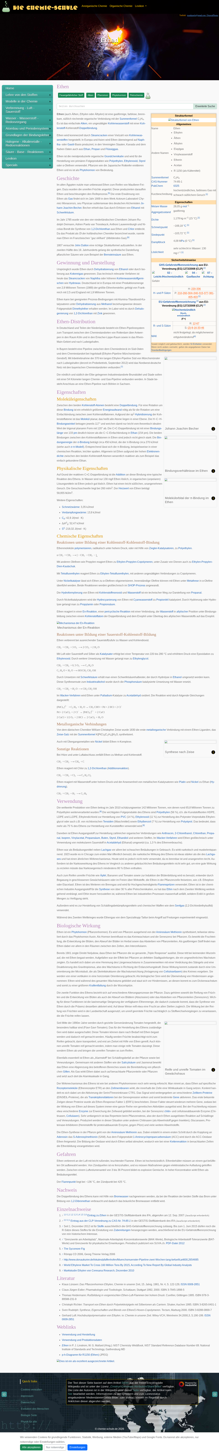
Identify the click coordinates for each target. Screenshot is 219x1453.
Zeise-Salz (63, 734)
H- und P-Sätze (162, 293)
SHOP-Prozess (136, 585)
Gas (70, 198)
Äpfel (103, 875)
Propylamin (86, 604)
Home (10, 88)
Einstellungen (77, 1447)
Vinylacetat (77, 838)
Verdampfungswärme (74, 512)
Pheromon (102, 95)
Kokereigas (76, 273)
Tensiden (108, 821)
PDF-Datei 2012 (175, 1243)
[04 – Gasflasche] (193, 274)
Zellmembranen (120, 1088)
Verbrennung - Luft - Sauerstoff (20, 109)
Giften (66, 1071)
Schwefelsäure (65, 212)
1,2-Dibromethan (80, 1201)
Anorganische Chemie (94, 6)
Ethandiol (122, 838)
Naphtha (95, 278)
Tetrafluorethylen (70, 573)
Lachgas (106, 849)
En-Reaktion (90, 611)
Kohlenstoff (88, 405)
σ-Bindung (83, 442)
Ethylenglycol (140, 658)
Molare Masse (159, 206)
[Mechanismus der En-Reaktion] (75, 623)
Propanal (196, 592)
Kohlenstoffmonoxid (110, 592)
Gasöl (70, 144)
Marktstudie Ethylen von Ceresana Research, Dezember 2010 (99, 1270)
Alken (90, 95)
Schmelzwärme (71, 507)
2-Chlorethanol (183, 833)
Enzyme (83, 1111)
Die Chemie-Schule (45, 6)
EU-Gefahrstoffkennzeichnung (177, 301)
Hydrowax (74, 283)
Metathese (193, 580)
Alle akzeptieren (31, 1447)
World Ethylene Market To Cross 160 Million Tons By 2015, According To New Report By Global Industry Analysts (128, 1265)
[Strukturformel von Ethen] (183, 120)
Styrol (142, 161)
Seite (136, 1390)
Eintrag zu (96, 1215)
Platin (182, 782)
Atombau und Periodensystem (27, 128)
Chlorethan (199, 833)
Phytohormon (119, 95)
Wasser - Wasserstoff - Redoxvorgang (22, 120)
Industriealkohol (96, 681)
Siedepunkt (157, 234)
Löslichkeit (157, 252)
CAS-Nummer (159, 181)
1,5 (82, 1215)
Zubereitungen (122, 1230)
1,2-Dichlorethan (100, 229)
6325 (176, 185)
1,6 (85, 1215)
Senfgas (179, 905)
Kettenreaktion (178, 1141)
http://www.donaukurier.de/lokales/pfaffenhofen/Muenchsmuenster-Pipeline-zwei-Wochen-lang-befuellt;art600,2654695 (131, 1259)
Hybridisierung (143, 414)
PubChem (157, 185)
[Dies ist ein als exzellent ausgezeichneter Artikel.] (86, 1361)
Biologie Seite (29, 1415)
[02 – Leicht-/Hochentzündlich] (168, 274)
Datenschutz (28, 1402)
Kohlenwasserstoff (118, 123)
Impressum (27, 1396)
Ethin (170, 889)
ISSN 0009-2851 (190, 1284)
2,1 (68, 1220)
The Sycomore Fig (74, 1248)
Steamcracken (99, 135)
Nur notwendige (55, 1447)
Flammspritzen (166, 884)
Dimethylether (80, 308)
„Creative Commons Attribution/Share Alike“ (136, 1386)
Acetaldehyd (133, 695)
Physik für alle (29, 1421)
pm (75, 433)
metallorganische (156, 729)
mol (185, 206)
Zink (99, 313)
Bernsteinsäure (112, 254)
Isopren (66, 838)
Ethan (87, 149)
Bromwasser (121, 1196)
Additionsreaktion (118, 768)
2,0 (65, 1220)
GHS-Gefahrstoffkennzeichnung (178, 265)
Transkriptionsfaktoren (101, 1097)
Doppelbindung (88, 128)
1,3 (75, 1215)
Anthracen (167, 833)
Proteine (207, 1092)
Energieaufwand (112, 409)
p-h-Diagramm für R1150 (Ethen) (80, 1354)
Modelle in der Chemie (22, 101)
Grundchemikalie (114, 156)
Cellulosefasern (173, 971)
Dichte (155, 219)
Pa (182, 240)
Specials (11, 165)
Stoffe (100, 1226)
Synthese (104, 889)
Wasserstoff (134, 592)
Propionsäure (107, 604)
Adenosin (62, 1137)
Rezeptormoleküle (67, 1088)
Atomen (100, 405)
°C (184, 225)
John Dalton (82, 245)
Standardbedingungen (161, 350)
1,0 (65, 1215)
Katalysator (106, 654)
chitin (167, 1111)
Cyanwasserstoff (142, 599)
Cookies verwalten (31, 1389)
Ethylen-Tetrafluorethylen (114, 573)
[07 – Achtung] (208, 274)
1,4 (78, 1215)
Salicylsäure (129, 1062)
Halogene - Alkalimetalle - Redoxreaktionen (24, 143)
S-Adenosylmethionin (85, 1137)
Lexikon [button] (140, 6)
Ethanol (135, 207)
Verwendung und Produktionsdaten (82, 1340)
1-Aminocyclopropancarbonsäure (152, 1137)
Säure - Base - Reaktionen (24, 152)
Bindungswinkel (66, 423)
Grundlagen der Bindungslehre (27, 135)
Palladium (106, 695)
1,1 (68, 1215)
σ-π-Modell (77, 446)
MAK (154, 336)
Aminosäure (163, 932)
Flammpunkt (69, 1181)
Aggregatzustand (161, 212)
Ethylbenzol (144, 821)
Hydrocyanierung (107, 599)
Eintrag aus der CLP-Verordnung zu (101, 1220)
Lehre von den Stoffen (21, 95)
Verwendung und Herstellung (78, 1334)
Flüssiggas (111, 149)
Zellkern (197, 1092)
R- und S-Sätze (162, 325)
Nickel (98, 741)
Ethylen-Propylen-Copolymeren (135, 561)
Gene (176, 1097)
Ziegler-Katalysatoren (161, 548)
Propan (96, 149)
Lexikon (11, 158)
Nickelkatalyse (72, 580)
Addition (120, 474)
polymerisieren (83, 548)
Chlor (131, 229)
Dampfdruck (158, 242)
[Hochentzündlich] (183, 309)
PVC (123, 817)
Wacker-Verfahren (70, 695)
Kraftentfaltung (97, 985)
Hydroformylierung (71, 592)
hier (70, 1393)
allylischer (182, 611)
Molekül (85, 419)
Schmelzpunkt (159, 227)
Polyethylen (116, 161)
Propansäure (92, 838)
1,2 (72, 1215)
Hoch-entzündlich (183, 314)
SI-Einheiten (196, 344)
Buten (104, 838)
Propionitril (162, 599)
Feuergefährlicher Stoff (71, 95)
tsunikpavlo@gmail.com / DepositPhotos (202, 15)
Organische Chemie (121, 6)
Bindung (68, 409)
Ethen (65, 1345)
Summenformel (160, 177)
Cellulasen (72, 1116)
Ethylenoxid (131, 161)
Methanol (106, 304)
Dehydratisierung (104, 269)
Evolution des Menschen (35, 1408)
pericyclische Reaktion (117, 611)
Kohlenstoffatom (94, 616)
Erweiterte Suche (205, 106)
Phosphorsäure (133, 681)
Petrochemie (136, 95)
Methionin (176, 932)
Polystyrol (186, 821)
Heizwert (124, 488)
